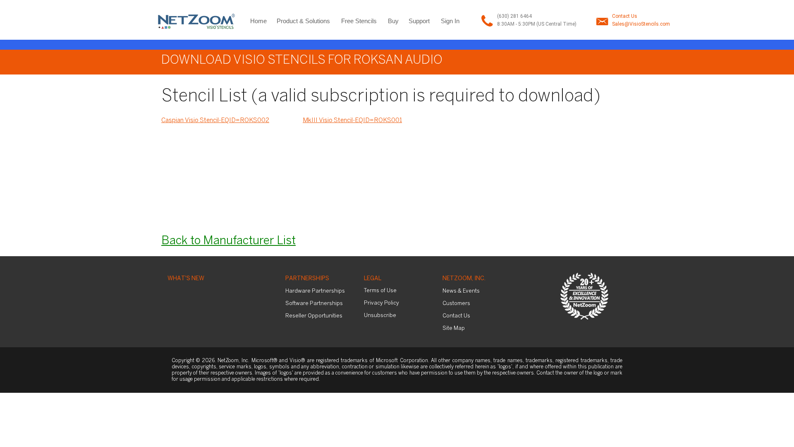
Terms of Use (380, 290)
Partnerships (307, 278)
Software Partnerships (314, 303)
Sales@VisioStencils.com (641, 24)
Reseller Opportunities (313, 316)
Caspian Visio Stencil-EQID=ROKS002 (215, 120)
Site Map (453, 328)
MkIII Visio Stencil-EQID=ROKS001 (352, 120)
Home (258, 20)
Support (419, 20)
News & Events (461, 291)
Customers (456, 303)
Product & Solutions (303, 20)
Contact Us (624, 16)
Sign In (450, 20)
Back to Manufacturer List (228, 241)
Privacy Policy (381, 303)
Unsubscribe (380, 315)
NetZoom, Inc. (463, 278)
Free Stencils (359, 20)
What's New (185, 278)
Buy (393, 20)
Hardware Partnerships (315, 291)
